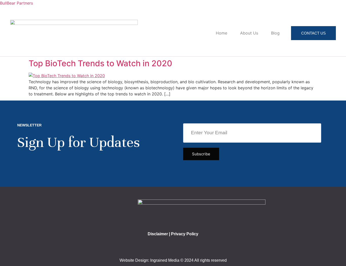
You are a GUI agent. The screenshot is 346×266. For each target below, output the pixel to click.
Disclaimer (158, 234)
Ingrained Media (164, 260)
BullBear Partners (16, 3)
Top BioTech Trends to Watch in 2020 (100, 63)
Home (221, 33)
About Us (249, 33)
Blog (275, 33)
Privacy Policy (184, 234)
